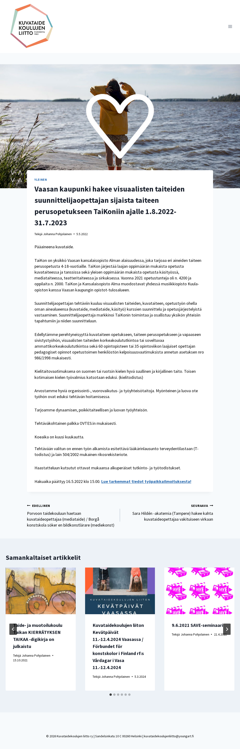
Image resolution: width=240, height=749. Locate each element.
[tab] (110, 694)
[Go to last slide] (13, 629)
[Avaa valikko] (230, 26)
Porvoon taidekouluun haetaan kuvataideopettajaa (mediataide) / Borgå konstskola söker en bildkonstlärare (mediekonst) (70, 516)
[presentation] (41, 591)
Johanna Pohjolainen (57, 234)
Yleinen (40, 179)
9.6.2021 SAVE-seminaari (197, 625)
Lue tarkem (112, 481)
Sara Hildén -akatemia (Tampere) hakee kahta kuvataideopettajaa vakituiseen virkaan (172, 513)
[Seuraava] (227, 629)
